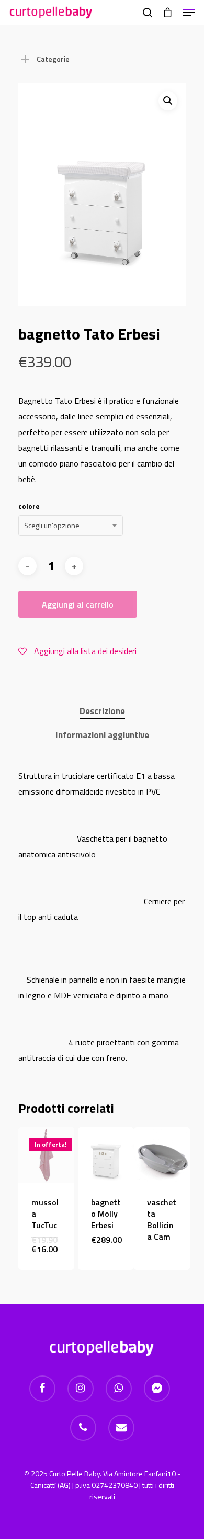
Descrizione (102, 711)
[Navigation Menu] (189, 12)
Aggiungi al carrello (78, 604)
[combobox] (70, 525)
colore (29, 505)
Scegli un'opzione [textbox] (52, 525)
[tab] (102, 711)
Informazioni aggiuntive (102, 735)
